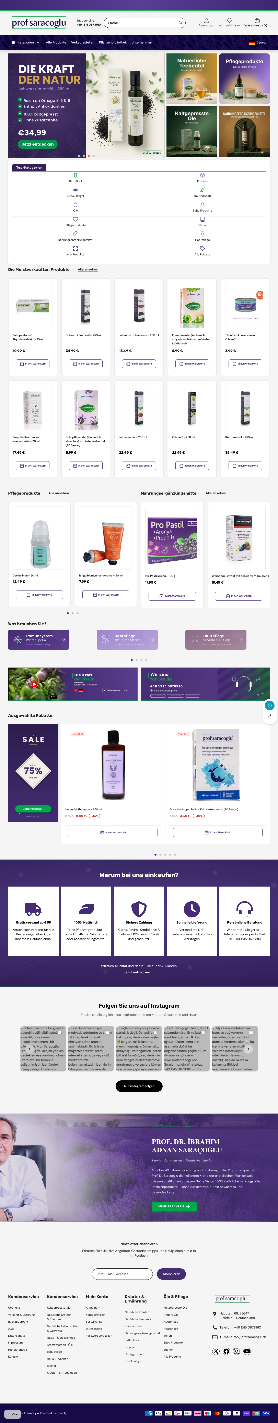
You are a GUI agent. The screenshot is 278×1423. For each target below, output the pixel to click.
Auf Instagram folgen (139, 1086)
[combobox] (144, 22)
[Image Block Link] (38, 639)
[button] (257, 22)
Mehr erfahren (171, 1206)
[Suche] (180, 22)
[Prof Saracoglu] (40, 23)
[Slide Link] (86, 105)
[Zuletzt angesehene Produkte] (270, 705)
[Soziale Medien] (270, 716)
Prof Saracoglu (29, 1413)
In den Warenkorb (35, 363)
